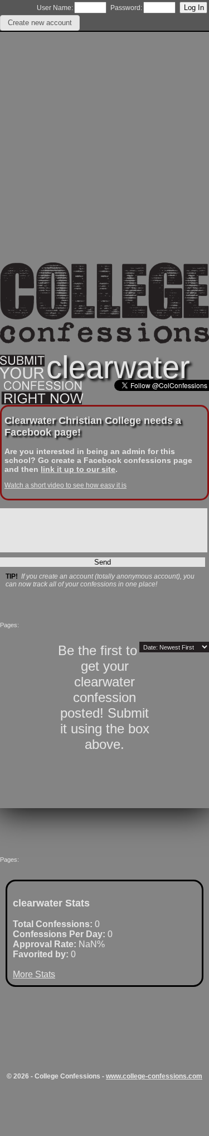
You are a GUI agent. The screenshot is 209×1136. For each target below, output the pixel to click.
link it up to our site (78, 469)
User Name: (55, 8)
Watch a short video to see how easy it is (65, 485)
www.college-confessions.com (154, 1076)
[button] (40, 23)
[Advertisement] (104, 157)
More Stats (34, 974)
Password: (126, 8)
